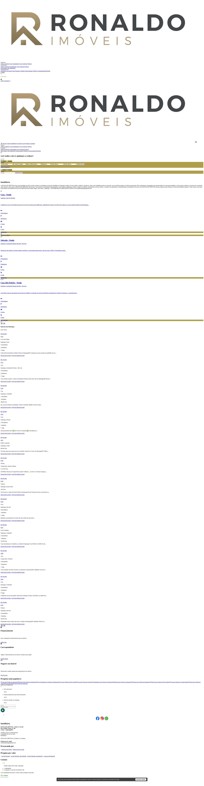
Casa (11, 64)
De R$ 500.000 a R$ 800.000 (34, 756)
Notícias (35, 71)
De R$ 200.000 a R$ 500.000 (18, 756)
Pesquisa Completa (20, 71)
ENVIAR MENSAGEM (18, 355)
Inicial (4, 143)
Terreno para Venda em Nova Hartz (160, 682)
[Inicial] (98, 61)
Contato (3, 72)
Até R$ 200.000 (5, 756)
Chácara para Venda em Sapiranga (141, 682)
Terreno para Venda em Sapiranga (27, 682)
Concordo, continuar (140, 779)
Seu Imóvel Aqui (10, 71)
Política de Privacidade (115, 779)
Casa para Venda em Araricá (84, 682)
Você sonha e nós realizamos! (8, 68)
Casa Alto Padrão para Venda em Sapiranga (17, 683)
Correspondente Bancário (43, 71)
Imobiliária (3, 71)
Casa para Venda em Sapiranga (10, 682)
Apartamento (16, 64)
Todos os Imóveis (5, 64)
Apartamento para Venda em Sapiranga (103, 682)
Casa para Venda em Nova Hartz (68, 682)
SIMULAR (3, 642)
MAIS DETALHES (6, 355)
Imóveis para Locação (18, 749)
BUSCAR (81, 164)
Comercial (24, 64)
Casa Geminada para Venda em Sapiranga (47, 682)
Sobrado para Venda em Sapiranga (122, 682)
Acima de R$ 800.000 (49, 756)
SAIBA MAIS (4, 659)
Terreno (30, 64)
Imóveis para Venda (6, 749)
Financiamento (29, 71)
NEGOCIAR (4, 675)
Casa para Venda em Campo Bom (178, 682)
